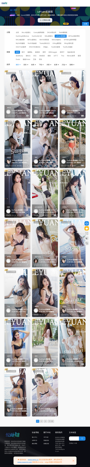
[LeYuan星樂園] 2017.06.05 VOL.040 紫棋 (20, 211)
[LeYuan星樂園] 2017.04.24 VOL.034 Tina (20, 310)
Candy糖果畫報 (38, 32)
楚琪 (44, 52)
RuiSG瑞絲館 (32, 43)
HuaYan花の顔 (37, 36)
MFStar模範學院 (74, 36)
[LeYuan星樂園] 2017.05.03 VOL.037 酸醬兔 (20, 261)
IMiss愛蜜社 (49, 36)
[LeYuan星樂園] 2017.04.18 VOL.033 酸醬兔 (47, 310)
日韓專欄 (58, 10)
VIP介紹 (46, 437)
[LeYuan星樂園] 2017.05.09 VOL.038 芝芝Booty (75, 211)
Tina (62, 56)
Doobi (18, 59)
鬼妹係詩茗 (71, 52)
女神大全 (34, 440)
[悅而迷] (4, 3)
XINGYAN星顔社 (34, 47)
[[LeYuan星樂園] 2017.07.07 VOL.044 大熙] (73, 87)
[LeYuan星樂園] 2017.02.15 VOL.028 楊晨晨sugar (20, 410)
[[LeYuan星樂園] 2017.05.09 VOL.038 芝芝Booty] (73, 187)
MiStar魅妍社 (56, 40)
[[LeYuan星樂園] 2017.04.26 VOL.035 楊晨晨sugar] (73, 236)
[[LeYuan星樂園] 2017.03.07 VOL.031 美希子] (17, 336)
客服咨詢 (46, 440)
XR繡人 (45, 47)
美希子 (62, 52)
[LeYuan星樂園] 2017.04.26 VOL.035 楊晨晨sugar (75, 261)
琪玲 (40, 59)
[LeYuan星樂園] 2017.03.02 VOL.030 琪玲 (47, 360)
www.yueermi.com (24, 462)
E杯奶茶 (42, 56)
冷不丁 (56, 56)
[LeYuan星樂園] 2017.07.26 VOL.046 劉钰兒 (20, 112)
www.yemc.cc (33, 460)
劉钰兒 (28, 56)
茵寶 (79, 56)
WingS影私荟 (68, 43)
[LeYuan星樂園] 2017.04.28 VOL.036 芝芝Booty (47, 261)
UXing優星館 (56, 43)
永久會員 (70, 9)
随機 (71, 65)
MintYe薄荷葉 (44, 40)
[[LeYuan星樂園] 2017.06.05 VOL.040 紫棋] (17, 187)
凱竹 (23, 52)
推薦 (33, 65)
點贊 (56, 65)
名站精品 (35, 10)
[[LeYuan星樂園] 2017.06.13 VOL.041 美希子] (73, 137)
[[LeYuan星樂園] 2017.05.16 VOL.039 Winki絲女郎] (45, 187)
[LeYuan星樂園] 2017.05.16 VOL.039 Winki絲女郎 (47, 211)
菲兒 (34, 56)
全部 (17, 32)
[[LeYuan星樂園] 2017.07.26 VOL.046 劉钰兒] (17, 87)
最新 (17, 65)
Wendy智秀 (71, 56)
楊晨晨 (37, 52)
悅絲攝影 (24, 10)
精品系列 (9, 16)
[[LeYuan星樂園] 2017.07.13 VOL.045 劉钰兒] (45, 87)
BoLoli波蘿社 (26, 32)
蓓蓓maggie (53, 52)
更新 (25, 65)
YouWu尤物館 (67, 47)
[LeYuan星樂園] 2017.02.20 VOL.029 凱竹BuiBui (75, 360)
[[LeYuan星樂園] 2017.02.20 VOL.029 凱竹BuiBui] (73, 336)
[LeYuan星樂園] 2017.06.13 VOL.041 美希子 (75, 161)
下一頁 (51, 421)
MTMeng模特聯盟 (70, 40)
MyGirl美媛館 (20, 43)
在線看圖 (28, 17)
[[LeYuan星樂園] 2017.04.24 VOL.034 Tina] (17, 286)
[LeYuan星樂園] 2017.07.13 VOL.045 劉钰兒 (47, 112)
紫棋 (49, 56)
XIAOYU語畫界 (21, 47)
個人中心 (34, 437)
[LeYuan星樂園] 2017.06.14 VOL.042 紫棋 (47, 161)
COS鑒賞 (47, 10)
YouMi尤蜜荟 (55, 47)
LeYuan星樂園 (61, 36)
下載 (40, 65)
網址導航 (34, 443)
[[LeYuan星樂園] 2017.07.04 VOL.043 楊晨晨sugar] (17, 137)
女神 (20, 17)
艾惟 (34, 59)
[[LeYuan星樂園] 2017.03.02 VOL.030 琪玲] (45, 336)
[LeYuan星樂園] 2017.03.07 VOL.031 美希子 (20, 360)
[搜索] (72, 23)
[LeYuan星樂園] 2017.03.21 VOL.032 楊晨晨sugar (75, 310)
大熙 (63, 107)
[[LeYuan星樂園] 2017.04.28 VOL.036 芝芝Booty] (45, 236)
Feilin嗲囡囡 (63, 32)
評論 (63, 65)
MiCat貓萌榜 (20, 40)
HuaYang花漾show (22, 36)
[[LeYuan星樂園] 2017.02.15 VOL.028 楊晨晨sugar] (17, 385)
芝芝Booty (19, 56)
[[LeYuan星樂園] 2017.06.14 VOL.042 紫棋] (45, 137)
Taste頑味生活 (45, 43)
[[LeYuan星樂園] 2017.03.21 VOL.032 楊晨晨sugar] (73, 286)
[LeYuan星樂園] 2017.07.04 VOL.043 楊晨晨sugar (20, 161)
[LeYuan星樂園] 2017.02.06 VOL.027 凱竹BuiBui (47, 410)
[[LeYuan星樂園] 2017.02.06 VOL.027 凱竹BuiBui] (45, 385)
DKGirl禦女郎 (51, 32)
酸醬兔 (30, 52)
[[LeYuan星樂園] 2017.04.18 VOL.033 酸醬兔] (45, 286)
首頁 (6, 10)
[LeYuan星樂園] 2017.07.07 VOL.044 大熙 (75, 112)
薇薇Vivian (26, 59)
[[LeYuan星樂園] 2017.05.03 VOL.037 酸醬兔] (17, 236)
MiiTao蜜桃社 (32, 40)
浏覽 (48, 65)
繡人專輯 (13, 10)
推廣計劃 (46, 443)
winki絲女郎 (38, 207)
